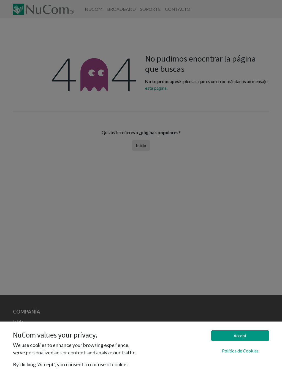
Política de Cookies (240, 350)
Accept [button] (240, 335)
